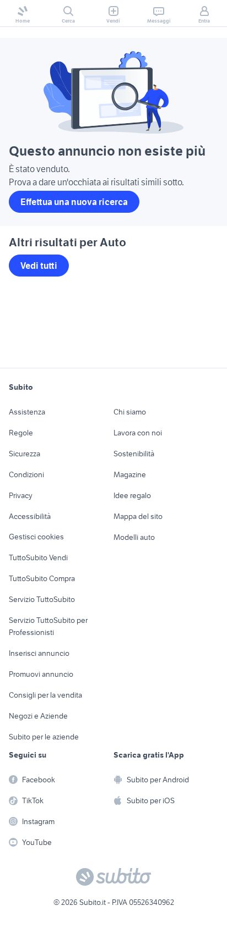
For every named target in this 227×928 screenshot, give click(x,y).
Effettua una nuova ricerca (74, 201)
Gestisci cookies (36, 537)
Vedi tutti (38, 265)
